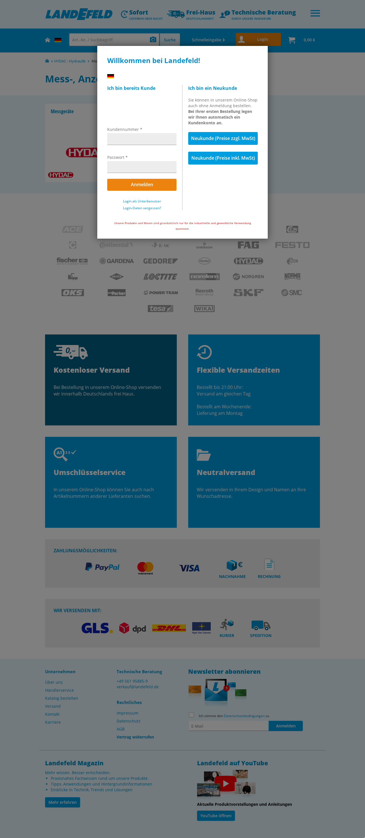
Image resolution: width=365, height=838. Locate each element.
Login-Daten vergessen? (142, 208)
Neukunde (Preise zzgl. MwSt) (223, 138)
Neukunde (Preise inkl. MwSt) (223, 158)
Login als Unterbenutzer (142, 201)
